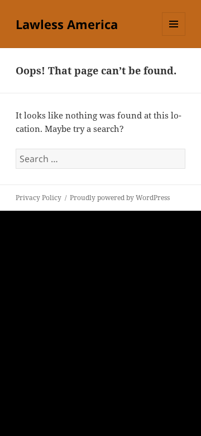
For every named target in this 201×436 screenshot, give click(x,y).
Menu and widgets (173, 35)
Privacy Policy (38, 197)
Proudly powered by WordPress (120, 197)
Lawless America (67, 24)
